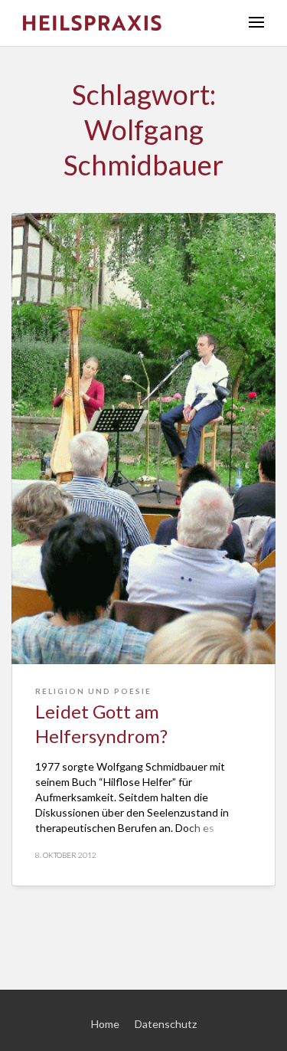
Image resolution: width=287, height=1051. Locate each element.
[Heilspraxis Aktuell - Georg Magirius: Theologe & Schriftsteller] (124, 23)
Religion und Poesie (93, 691)
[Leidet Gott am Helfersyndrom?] (143, 438)
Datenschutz (166, 1023)
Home (105, 1023)
